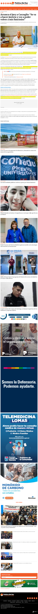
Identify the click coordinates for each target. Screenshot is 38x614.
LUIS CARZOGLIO (35, 48)
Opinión (32, 9)
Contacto (26, 602)
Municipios (6, 9)
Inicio (2, 9)
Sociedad (23, 9)
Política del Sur (2, 109)
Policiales (28, 9)
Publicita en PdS (18, 602)
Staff (23, 602)
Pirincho (35, 9)
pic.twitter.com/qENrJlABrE (8, 75)
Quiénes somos (12, 602)
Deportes (19, 9)
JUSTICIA (30, 48)
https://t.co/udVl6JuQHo (26, 74)
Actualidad (15, 9)
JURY (32, 48)
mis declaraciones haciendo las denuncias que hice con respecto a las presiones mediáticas (21, 95)
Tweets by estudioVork (5, 588)
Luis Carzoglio (6, 109)
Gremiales (10, 9)
